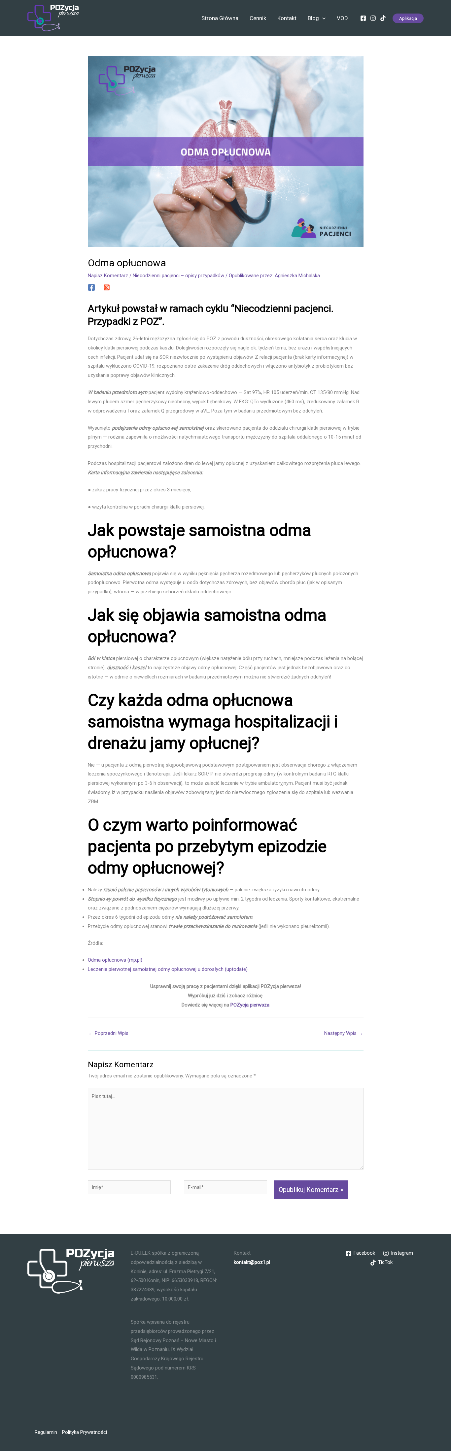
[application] (322, 18)
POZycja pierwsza (249, 1005)
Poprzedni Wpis (108, 1033)
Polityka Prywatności (84, 1432)
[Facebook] (363, 18)
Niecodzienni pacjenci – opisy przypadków (178, 276)
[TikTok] (383, 18)
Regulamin (46, 1432)
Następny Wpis (343, 1033)
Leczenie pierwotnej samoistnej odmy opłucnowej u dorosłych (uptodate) (168, 969)
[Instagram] (373, 18)
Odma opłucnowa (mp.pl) (116, 960)
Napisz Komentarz (108, 276)
